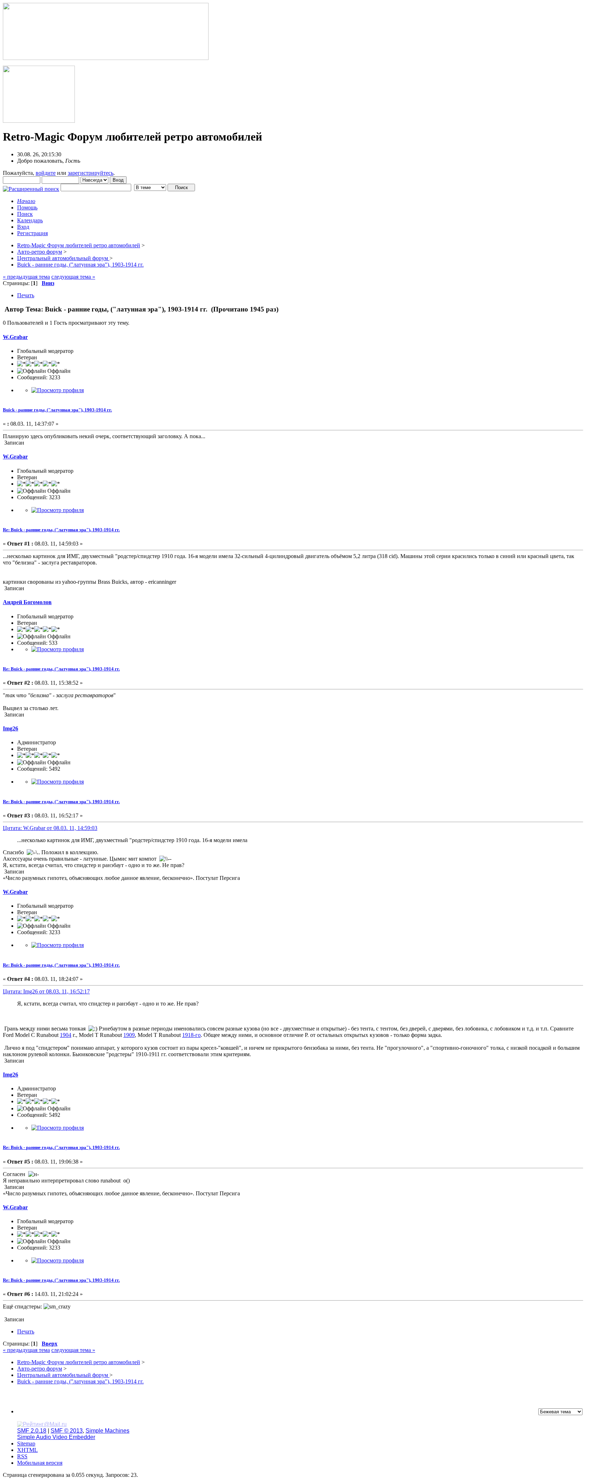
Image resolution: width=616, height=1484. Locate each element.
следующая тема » (73, 277)
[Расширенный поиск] (31, 187)
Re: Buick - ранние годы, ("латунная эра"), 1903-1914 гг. (61, 529)
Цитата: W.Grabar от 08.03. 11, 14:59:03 (50, 828)
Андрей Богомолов (27, 602)
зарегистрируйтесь (90, 173)
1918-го (191, 1035)
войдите (46, 173)
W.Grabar (15, 337)
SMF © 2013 (67, 1431)
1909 (129, 1035)
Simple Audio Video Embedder (56, 1437)
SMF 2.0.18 (31, 1431)
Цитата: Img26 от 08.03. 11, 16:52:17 (46, 991)
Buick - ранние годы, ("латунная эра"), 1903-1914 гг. (57, 409)
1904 (65, 1035)
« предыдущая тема (26, 277)
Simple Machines (107, 1431)
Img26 (10, 728)
